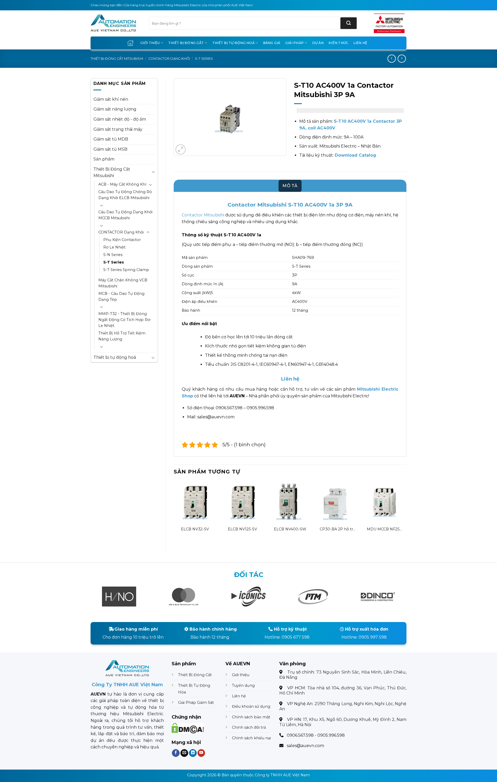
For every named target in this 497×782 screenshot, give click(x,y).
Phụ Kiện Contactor (122, 239)
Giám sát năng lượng (114, 109)
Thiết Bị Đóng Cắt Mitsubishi (117, 59)
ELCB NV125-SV (242, 529)
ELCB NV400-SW (290, 529)
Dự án (318, 43)
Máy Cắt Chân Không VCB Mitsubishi (122, 283)
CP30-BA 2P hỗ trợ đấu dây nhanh (337, 529)
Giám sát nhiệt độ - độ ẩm (119, 119)
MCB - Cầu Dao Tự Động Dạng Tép (121, 296)
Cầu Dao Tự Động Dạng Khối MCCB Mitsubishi (125, 215)
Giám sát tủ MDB (110, 139)
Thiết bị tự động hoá (233, 43)
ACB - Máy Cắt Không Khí (122, 184)
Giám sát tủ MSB (110, 149)
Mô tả (290, 185)
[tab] (290, 186)
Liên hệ (360, 43)
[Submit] (348, 23)
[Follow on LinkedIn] (192, 753)
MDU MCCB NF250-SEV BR (385, 529)
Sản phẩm (103, 159)
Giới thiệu (150, 43)
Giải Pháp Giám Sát (196, 702)
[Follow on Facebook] (176, 753)
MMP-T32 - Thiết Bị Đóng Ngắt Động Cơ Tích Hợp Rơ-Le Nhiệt (124, 319)
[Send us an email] (184, 753)
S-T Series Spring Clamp (126, 269)
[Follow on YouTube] (201, 753)
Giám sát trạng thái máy (117, 129)
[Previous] (174, 512)
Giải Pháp (294, 43)
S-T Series (204, 59)
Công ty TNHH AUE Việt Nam (282, 775)
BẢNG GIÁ (271, 43)
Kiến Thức (338, 43)
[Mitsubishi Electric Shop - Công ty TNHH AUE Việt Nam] (116, 23)
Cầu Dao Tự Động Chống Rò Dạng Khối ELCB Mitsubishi (125, 194)
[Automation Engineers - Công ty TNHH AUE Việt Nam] (389, 23)
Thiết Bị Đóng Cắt (186, 43)
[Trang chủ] (130, 43)
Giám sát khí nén (110, 99)
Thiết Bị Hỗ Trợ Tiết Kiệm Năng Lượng (121, 336)
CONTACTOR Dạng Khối (169, 59)
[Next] (406, 512)
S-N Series (112, 254)
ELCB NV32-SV (195, 529)
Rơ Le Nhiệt (114, 247)
